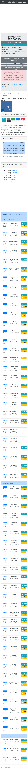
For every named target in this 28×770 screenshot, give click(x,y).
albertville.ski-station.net (17, 2)
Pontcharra (4, 95)
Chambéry (15, 170)
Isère (15, 94)
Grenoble (14, 172)
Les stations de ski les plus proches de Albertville (14, 215)
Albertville (14, 175)
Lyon (13, 181)
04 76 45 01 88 (18, 84)
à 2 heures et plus (8, 736)
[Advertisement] (14, 19)
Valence (14, 179)
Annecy (14, 177)
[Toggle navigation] (3, 2)
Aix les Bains (15, 174)
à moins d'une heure (8, 219)
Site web (4, 86)
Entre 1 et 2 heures (8, 483)
